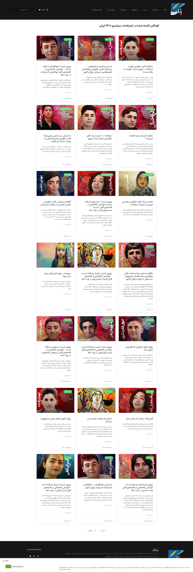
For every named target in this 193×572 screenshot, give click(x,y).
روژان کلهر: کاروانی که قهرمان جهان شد (139, 348)
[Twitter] (39, 10)
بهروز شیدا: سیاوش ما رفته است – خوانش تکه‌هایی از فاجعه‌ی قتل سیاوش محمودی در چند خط (56, 351)
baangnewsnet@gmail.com (148, 562)
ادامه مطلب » (149, 92)
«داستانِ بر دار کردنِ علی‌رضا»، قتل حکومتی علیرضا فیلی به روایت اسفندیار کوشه (57, 138)
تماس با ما (111, 10)
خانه (165, 10)
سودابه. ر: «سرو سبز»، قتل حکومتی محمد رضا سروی (99, 137)
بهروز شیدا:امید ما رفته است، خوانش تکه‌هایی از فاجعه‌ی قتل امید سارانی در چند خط (138, 487)
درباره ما (123, 10)
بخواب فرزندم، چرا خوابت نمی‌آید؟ (141, 137)
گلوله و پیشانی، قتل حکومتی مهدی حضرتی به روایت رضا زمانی (55, 203)
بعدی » (90, 530)
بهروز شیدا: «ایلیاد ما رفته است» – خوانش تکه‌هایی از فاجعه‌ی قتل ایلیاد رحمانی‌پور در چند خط (96, 276)
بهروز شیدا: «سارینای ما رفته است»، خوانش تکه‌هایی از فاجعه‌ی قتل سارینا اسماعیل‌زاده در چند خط (98, 206)
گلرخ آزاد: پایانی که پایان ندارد (139, 419)
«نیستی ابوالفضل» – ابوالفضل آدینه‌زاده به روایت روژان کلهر (97, 486)
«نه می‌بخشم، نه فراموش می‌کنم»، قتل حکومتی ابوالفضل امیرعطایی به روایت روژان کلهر (97, 69)
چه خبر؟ (155, 10)
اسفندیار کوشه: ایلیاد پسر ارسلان (99, 420)
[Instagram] (43, 10)
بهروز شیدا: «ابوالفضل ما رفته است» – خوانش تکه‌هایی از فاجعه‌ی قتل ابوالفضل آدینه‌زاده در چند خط (56, 71)
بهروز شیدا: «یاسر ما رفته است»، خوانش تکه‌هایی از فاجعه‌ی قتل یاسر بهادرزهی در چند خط (96, 349)
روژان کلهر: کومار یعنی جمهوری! (56, 419)
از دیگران (135, 10)
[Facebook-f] (47, 10)
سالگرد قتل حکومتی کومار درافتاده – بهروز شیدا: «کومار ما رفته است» (138, 69)
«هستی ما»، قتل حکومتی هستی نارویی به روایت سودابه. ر (137, 203)
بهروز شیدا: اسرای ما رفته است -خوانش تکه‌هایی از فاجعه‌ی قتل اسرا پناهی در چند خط (56, 487)
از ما (144, 10)
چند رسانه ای (97, 10)
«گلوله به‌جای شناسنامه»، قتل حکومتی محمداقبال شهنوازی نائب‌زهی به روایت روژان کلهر (138, 276)
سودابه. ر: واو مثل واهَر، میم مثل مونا (57, 275)
